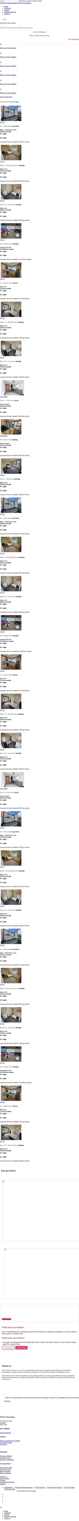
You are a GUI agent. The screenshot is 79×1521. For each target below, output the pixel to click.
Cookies (2, 1480)
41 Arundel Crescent (6, 283)
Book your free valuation (8, 48)
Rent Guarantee (5, 1471)
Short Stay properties (7, 1460)
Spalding (21, 165)
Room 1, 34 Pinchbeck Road (8, 322)
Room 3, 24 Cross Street (7, 361)
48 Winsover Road (5, 440)
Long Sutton (15, 126)
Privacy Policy (4, 1478)
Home (6, 1511)
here (17, 102)
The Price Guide (5, 1469)
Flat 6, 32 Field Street (7, 400)
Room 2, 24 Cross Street (7, 204)
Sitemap (2, 1484)
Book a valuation (5, 1473)
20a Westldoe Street (6, 244)
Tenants (6, 1515)
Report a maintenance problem (10, 1441)
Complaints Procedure (7, 1482)
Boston (15, 283)
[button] (6, 1319)
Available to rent (5, 1458)
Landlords (7, 1513)
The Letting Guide (6, 1468)
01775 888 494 (73, 39)
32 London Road (5, 126)
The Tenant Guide (6, 1442)
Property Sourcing (10, 1516)
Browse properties (6, 1456)
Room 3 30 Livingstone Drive (9, 165)
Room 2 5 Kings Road (7, 479)
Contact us (3, 1444)
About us (7, 1518)
